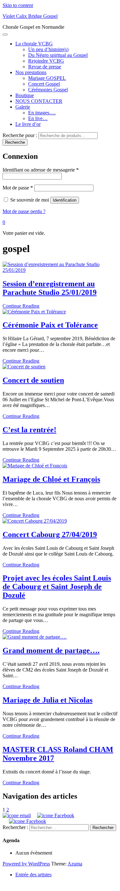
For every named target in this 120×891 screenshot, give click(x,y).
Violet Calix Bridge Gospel (30, 16)
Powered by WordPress (26, 863)
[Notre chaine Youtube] (26, 821)
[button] (4, 222)
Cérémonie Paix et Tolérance (50, 325)
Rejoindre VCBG (46, 61)
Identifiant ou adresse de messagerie (41, 170)
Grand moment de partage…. (51, 650)
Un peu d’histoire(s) (48, 49)
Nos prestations (30, 72)
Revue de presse (44, 66)
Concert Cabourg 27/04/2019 (50, 534)
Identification (64, 200)
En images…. (42, 112)
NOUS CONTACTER (38, 101)
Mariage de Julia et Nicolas (47, 700)
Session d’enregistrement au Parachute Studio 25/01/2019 (50, 288)
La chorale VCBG (34, 43)
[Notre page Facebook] (55, 815)
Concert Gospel (44, 84)
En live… (38, 118)
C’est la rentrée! (29, 430)
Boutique (24, 95)
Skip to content (18, 5)
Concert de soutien (33, 380)
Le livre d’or (28, 124)
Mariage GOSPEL (47, 78)
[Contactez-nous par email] (17, 815)
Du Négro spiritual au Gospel (58, 55)
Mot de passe (18, 187)
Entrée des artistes (33, 874)
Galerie (22, 107)
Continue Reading (21, 306)
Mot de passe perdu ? (24, 211)
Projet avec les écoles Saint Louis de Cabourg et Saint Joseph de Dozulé (57, 586)
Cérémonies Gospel (48, 89)
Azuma (75, 863)
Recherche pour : (20, 135)
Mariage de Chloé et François (51, 479)
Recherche (15, 142)
